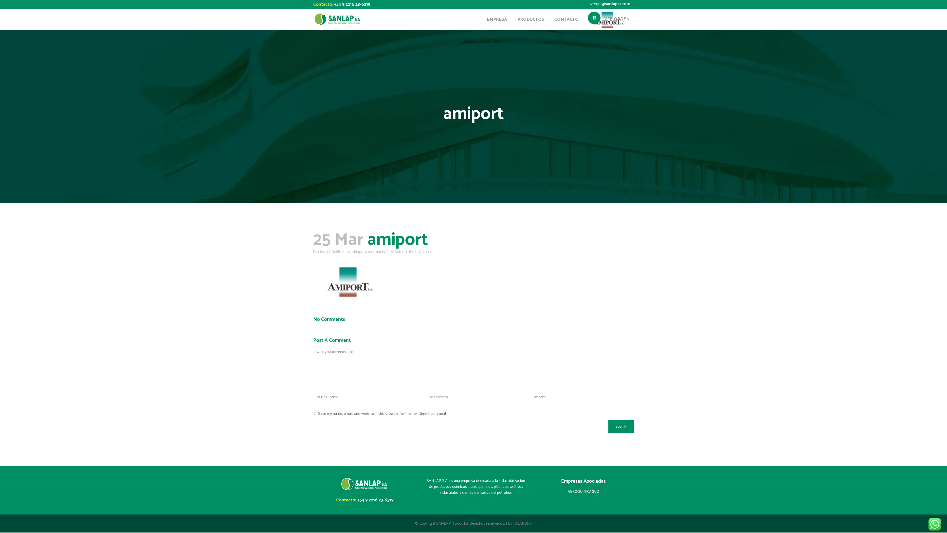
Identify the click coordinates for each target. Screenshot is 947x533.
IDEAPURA (522, 523)
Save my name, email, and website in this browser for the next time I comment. (382, 413)
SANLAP (443, 523)
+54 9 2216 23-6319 (352, 4)
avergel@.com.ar (609, 4)
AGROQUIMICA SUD (583, 492)
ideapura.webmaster (369, 251)
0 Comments (402, 251)
